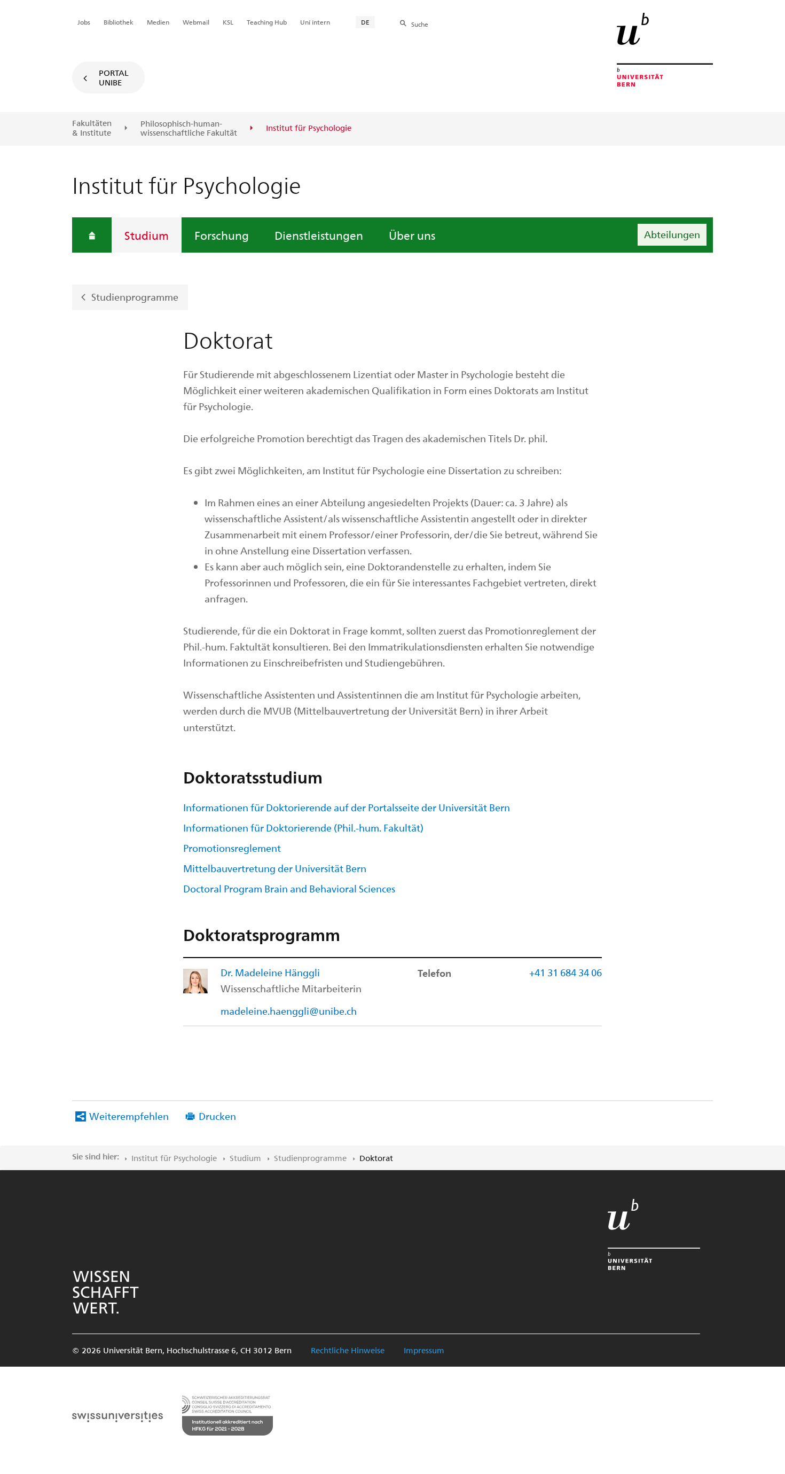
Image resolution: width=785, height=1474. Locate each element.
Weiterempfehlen (129, 1116)
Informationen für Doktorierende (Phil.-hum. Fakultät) (303, 827)
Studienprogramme (134, 296)
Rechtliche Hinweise (347, 1350)
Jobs (83, 22)
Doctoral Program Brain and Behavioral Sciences (289, 888)
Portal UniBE (114, 77)
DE (365, 22)
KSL (228, 22)
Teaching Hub (267, 22)
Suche (419, 24)
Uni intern (315, 22)
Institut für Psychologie (174, 1157)
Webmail (196, 22)
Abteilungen (672, 234)
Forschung (221, 235)
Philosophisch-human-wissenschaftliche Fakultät (188, 128)
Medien (158, 22)
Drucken (217, 1116)
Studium (146, 235)
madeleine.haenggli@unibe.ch (289, 1010)
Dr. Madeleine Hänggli (270, 972)
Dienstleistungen (318, 235)
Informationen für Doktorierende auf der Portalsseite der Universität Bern (346, 807)
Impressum (424, 1350)
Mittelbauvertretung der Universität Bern (274, 868)
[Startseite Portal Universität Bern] (665, 50)
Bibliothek (119, 22)
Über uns (412, 235)
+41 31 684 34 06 (565, 972)
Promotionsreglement (232, 847)
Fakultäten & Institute (92, 128)
